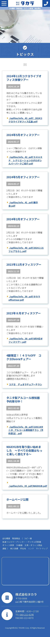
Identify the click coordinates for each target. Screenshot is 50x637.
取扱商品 (16, 538)
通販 (4, 548)
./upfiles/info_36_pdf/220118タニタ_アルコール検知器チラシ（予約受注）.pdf (25, 430)
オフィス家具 (8, 545)
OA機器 (19, 545)
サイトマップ (42, 548)
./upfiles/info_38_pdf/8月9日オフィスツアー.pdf (25, 340)
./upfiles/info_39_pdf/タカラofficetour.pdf (24, 298)
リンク (31, 548)
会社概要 (6, 538)
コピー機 (28, 538)
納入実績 (14, 548)
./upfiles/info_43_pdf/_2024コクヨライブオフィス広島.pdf (25, 119)
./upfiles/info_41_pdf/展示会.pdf (23, 204)
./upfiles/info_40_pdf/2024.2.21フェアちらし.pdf (26, 249)
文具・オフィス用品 (33, 545)
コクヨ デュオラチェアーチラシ (25, 384)
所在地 (23, 548)
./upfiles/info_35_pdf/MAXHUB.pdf (26, 486)
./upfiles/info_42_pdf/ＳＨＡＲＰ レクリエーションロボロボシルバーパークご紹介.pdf (25, 160)
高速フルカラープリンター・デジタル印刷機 (21, 541)
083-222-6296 (27, 614)
